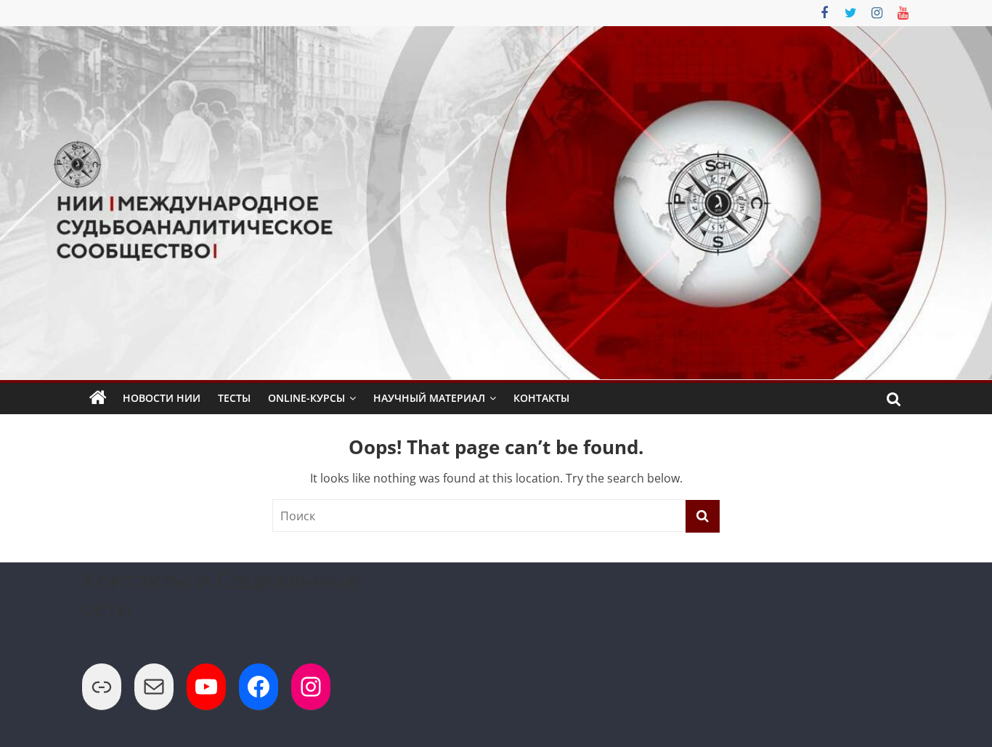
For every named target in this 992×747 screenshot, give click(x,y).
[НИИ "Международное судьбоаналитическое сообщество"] (98, 398)
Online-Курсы (306, 398)
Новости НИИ (161, 398)
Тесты (234, 398)
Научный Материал (429, 398)
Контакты (541, 398)
